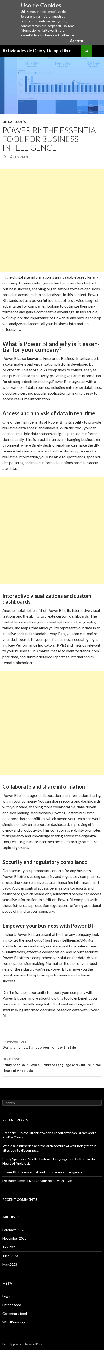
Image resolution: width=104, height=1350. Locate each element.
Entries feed (11, 1305)
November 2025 (14, 1238)
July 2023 (9, 1247)
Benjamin (20, 157)
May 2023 (9, 1264)
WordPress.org (13, 1322)
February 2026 (13, 1230)
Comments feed (14, 1313)
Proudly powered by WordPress (23, 1344)
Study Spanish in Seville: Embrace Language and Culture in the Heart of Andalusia (51, 1065)
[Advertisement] (52, 220)
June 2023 (10, 1256)
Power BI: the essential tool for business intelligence (42, 1172)
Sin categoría (14, 122)
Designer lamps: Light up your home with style (39, 1044)
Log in (6, 1296)
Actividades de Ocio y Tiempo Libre (36, 50)
